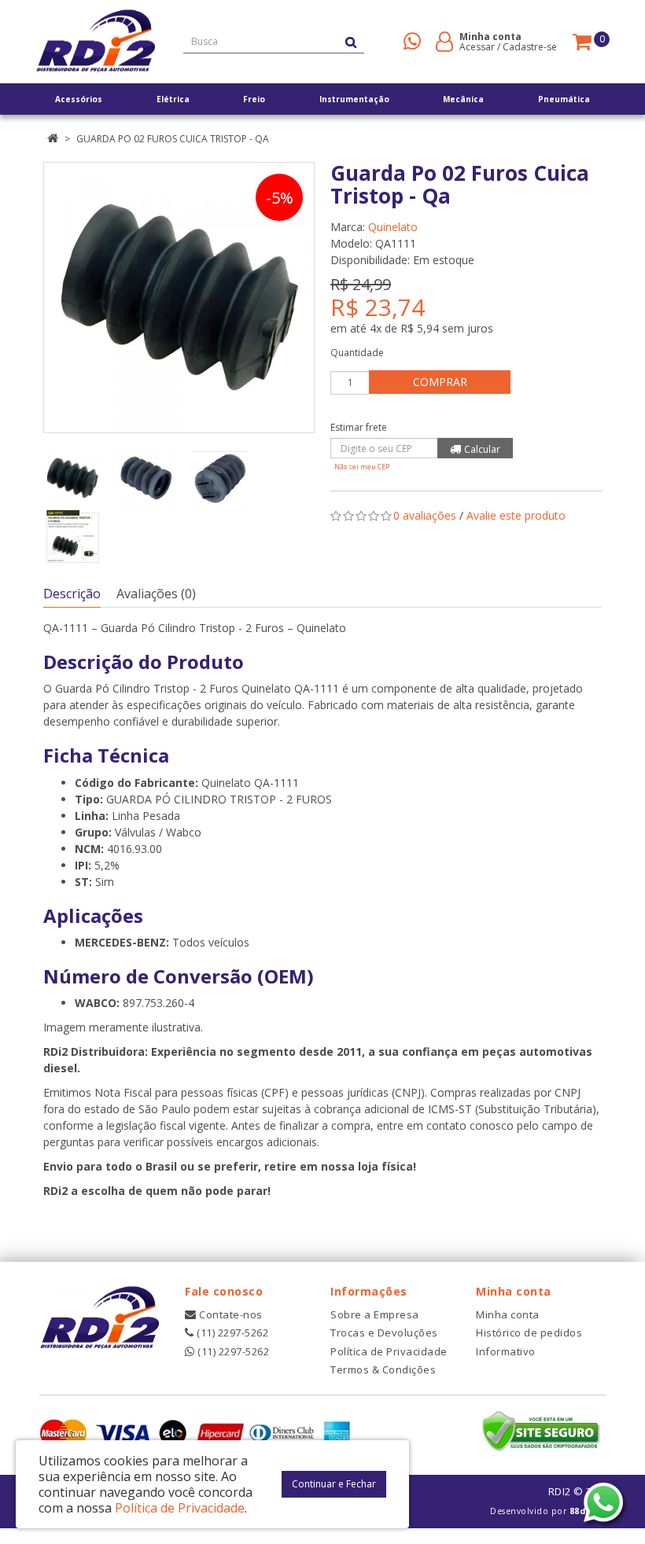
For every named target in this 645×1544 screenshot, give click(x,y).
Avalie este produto (516, 515)
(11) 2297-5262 (231, 1332)
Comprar (440, 381)
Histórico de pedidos (529, 1332)
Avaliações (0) (156, 593)
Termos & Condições (383, 1369)
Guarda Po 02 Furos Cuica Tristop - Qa (172, 138)
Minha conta (508, 1314)
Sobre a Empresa (374, 1314)
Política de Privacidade (389, 1351)
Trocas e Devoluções (384, 1332)
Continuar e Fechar (334, 1484)
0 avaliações (424, 515)
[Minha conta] (444, 40)
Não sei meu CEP (361, 466)
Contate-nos (230, 1314)
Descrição (72, 593)
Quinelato (393, 226)
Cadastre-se (530, 46)
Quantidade (357, 352)
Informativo (506, 1351)
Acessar (477, 46)
